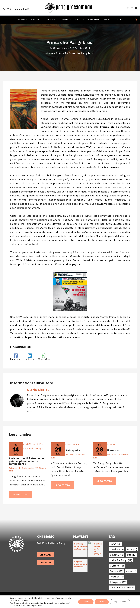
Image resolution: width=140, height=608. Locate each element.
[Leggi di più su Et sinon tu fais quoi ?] (65, 444)
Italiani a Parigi (121, 560)
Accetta (85, 602)
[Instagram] (132, 8)
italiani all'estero (122, 587)
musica (117, 549)
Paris (132, 549)
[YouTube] (136, 8)
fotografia (118, 582)
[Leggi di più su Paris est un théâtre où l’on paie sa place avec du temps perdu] (28, 448)
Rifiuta (102, 602)
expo (131, 571)
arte (131, 555)
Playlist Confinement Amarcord (80, 564)
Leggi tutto (20, 494)
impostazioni (37, 605)
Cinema (117, 555)
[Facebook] (128, 8)
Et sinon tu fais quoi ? (65, 450)
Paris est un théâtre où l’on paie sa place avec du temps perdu (27, 461)
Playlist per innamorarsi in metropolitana (81, 546)
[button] (54, 20)
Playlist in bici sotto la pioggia (98, 549)
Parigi (115, 544)
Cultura (117, 566)
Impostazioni (120, 602)
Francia (116, 571)
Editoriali (13, 468)
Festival (117, 576)
